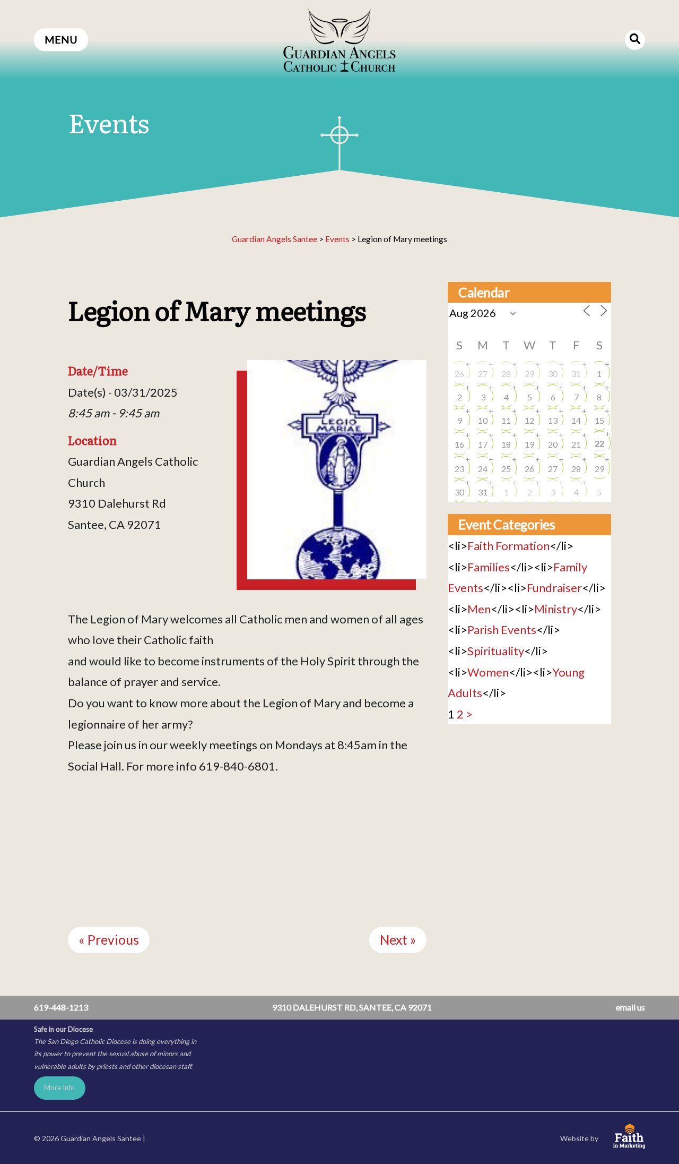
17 (483, 444)
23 (459, 469)
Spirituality (495, 651)
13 (553, 420)
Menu (61, 39)
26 (459, 374)
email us (630, 1007)
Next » (398, 939)
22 (599, 443)
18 (506, 444)
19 (529, 444)
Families (488, 567)
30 (553, 374)
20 (553, 444)
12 (529, 420)
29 (529, 374)
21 (576, 444)
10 (483, 420)
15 (599, 420)
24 (483, 469)
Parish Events (501, 629)
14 (576, 420)
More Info (59, 1087)
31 (576, 374)
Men (479, 609)
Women (488, 672)
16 (459, 444)
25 (506, 469)
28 (506, 374)
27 (483, 374)
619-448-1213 (61, 1007)
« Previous (109, 939)
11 (506, 420)
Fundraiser (554, 587)
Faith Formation (508, 545)
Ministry (555, 609)
